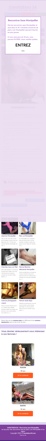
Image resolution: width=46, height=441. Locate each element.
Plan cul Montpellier (26, 236)
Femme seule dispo (25, 301)
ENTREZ (23, 45)
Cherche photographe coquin (8, 302)
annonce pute (17, 320)
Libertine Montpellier (8, 236)
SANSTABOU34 (12, 428)
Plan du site (23, 435)
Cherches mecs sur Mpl (9, 267)
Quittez (23, 50)
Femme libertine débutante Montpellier (26, 268)
